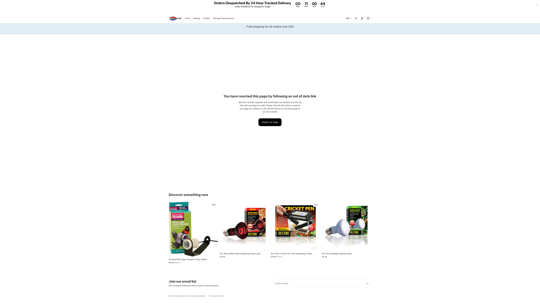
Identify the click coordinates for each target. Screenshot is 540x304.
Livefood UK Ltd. (181, 296)
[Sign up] (367, 283)
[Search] (356, 18)
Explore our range (270, 122)
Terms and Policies (216, 296)
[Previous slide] (224, 226)
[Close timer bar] (537, 4)
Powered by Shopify (197, 296)
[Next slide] (265, 226)
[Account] (362, 18)
